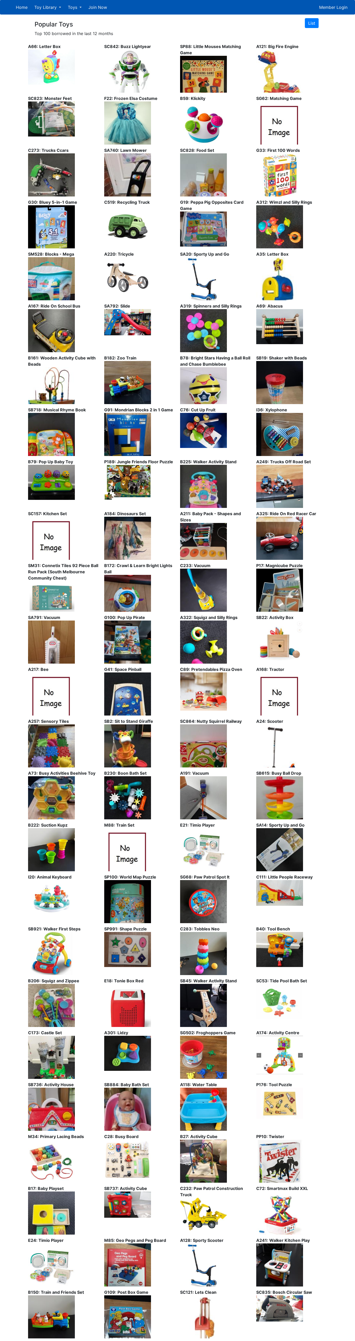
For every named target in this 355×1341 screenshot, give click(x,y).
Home (22, 7)
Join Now (97, 7)
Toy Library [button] (46, 7)
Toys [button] (73, 7)
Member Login (333, 7)
